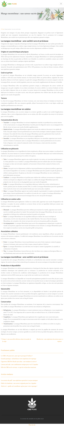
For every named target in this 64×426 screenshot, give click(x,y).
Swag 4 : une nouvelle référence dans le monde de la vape (16, 340)
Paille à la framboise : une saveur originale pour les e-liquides (18, 383)
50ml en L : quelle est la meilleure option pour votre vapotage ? (19, 386)
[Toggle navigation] (61, 4)
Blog (3, 29)
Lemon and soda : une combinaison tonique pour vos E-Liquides (19, 364)
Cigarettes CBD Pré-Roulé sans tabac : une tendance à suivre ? (19, 362)
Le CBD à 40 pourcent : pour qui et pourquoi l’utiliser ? (17, 356)
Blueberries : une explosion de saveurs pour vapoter (49, 340)
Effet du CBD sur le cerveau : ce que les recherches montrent (18, 367)
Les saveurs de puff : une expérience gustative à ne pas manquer (19, 380)
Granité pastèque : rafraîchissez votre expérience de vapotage (18, 359)
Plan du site (32, 425)
